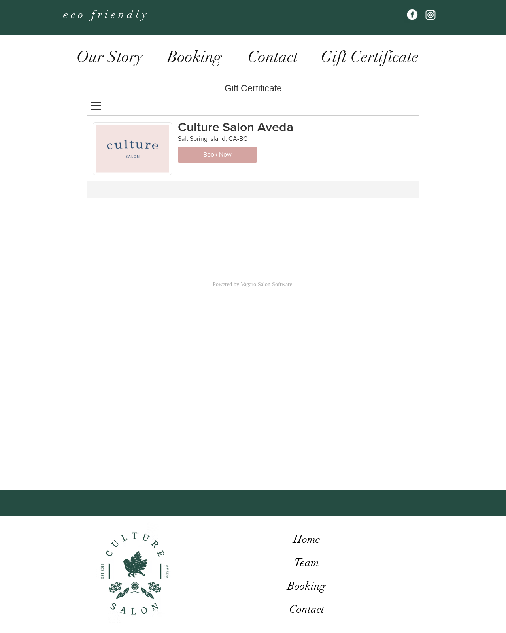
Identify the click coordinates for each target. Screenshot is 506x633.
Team (306, 562)
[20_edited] (411, 15)
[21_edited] (430, 15)
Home (306, 539)
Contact (306, 609)
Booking (306, 586)
